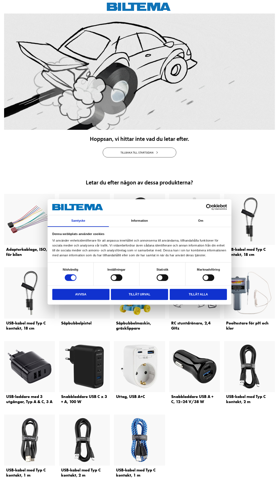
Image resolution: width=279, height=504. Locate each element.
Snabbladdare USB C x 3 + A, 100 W (84, 399)
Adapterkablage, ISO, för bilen (26, 252)
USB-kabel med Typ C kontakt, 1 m (26, 472)
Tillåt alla (198, 294)
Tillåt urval (139, 294)
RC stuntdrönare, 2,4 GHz (191, 325)
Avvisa (80, 294)
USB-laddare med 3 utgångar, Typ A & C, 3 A (29, 399)
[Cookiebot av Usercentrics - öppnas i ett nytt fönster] (209, 207)
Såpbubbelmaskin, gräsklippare (133, 325)
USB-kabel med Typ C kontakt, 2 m (246, 399)
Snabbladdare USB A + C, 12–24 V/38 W (192, 399)
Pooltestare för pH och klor (247, 325)
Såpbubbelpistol (76, 323)
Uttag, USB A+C (130, 396)
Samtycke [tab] (78, 220)
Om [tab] (200, 220)
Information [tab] (139, 220)
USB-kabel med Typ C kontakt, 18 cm (246, 252)
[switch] (116, 277)
